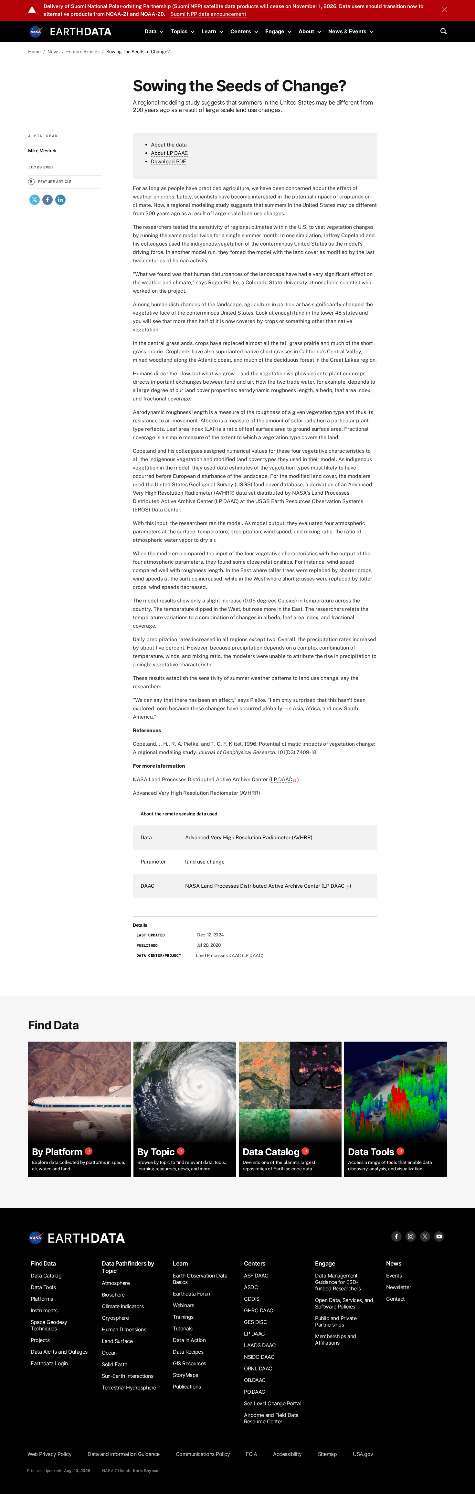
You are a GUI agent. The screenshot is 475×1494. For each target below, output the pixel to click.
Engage (274, 31)
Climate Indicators (122, 1306)
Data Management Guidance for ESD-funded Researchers (338, 1282)
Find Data (43, 1263)
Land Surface (117, 1341)
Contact (395, 1299)
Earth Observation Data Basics (200, 1278)
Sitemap (327, 1454)
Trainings (183, 1317)
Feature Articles (83, 51)
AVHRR (250, 793)
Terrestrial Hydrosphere (129, 1387)
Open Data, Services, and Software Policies (344, 1303)
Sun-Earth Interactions (127, 1376)
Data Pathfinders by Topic (128, 1267)
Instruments (44, 1310)
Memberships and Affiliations (335, 1339)
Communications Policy (203, 1454)
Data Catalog (46, 1275)
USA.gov (363, 1454)
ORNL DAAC (258, 1368)
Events (394, 1275)
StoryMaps (185, 1375)
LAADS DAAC (260, 1345)
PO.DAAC (254, 1391)
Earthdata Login (49, 1363)
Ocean (109, 1352)
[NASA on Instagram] (411, 1236)
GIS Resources (189, 1363)
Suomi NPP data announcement (208, 14)
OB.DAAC (255, 1380)
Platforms (42, 1299)
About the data (169, 145)
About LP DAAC (169, 153)
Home (34, 51)
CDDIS (251, 1299)
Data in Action (189, 1340)
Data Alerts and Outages (59, 1351)
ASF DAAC (256, 1275)
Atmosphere (116, 1283)
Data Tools (43, 1287)
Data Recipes (188, 1351)
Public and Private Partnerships (335, 1321)
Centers (240, 31)
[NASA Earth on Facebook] (396, 1236)
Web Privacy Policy (49, 1454)
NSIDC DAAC (259, 1357)
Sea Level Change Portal (272, 1403)
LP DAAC (281, 779)
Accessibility (287, 1454)
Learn (209, 31)
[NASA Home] (36, 32)
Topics (179, 31)
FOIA (251, 1454)
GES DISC (255, 1322)
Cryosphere (115, 1318)
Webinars (183, 1305)
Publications (187, 1386)
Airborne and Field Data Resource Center (271, 1418)
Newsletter (398, 1287)
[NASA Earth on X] (425, 1236)
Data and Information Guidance (124, 1454)
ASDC (251, 1287)
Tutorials (183, 1328)
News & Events (347, 31)
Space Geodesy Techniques (49, 1325)
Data (150, 31)
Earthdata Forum (192, 1293)
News (53, 51)
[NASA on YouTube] (439, 1236)
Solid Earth (114, 1364)
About (306, 31)
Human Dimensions (124, 1329)
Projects (40, 1340)
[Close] (444, 10)
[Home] (80, 31)
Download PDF (168, 161)
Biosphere (113, 1294)
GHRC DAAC (258, 1310)
